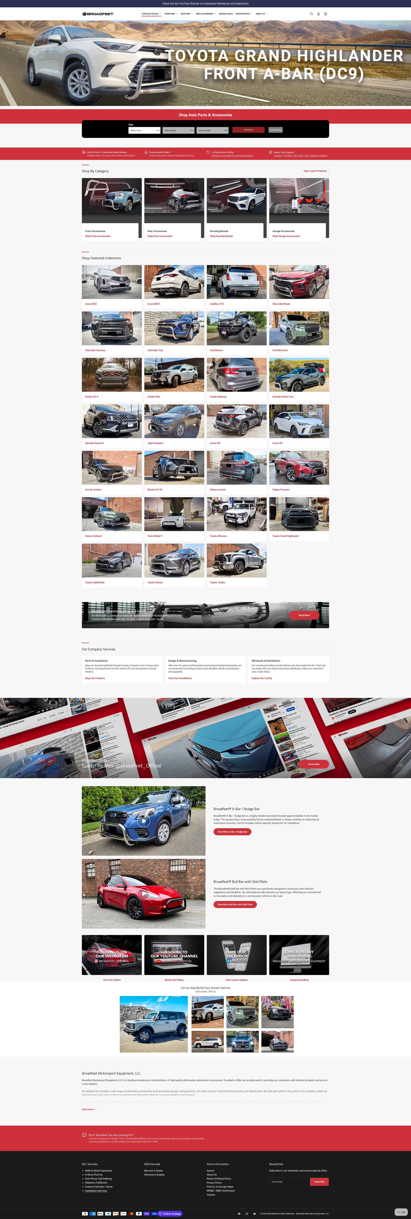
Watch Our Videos (174, 980)
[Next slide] (328, 63)
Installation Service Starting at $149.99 (119, 611)
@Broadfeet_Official (94, 760)
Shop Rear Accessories (160, 236)
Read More (304, 615)
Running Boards (219, 231)
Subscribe (319, 1181)
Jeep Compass (155, 443)
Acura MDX (154, 303)
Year (130, 124)
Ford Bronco (216, 350)
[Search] (311, 13)
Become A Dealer (153, 1170)
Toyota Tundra (217, 582)
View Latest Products (315, 171)
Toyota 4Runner (218, 536)
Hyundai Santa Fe (94, 443)
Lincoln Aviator (93, 489)
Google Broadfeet (299, 980)
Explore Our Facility (262, 678)
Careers (211, 1194)
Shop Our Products (95, 678)
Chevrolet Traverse (95, 350)
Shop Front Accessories (97, 236)
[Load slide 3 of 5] (205, 101)
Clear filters (275, 130)
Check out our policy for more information (232, 155)
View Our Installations (180, 678)
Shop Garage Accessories (286, 236)
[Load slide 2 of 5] (202, 101)
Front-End (170, 14)
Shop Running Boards (221, 236)
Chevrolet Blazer (281, 303)
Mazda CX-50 (155, 489)
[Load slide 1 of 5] (200, 101)
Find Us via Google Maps (220, 1186)
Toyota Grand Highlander (285, 536)
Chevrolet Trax (155, 350)
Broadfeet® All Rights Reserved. (281, 1214)
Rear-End (185, 14)
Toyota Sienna (155, 582)
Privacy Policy (214, 1182)
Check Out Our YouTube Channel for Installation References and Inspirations (205, 3)
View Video (314, 764)
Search (210, 1170)
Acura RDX (91, 303)
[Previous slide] (83, 63)
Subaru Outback (93, 536)
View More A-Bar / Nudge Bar (232, 831)
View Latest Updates (237, 980)
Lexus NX (215, 443)
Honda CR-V (91, 396)
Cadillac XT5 (217, 303)
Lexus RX (277, 443)
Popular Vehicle (150, 14)
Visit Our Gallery (112, 980)
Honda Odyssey (218, 396)
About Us (260, 14)
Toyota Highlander (95, 582)
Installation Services (96, 1190)
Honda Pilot (154, 396)
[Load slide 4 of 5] (208, 101)
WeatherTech (243, 14)
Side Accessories (204, 14)
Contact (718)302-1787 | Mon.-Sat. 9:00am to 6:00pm (300, 155)
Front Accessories (95, 231)
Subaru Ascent (218, 489)
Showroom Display (154, 1174)
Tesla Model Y (155, 536)
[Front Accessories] (112, 208)
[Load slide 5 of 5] (211, 101)
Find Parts (248, 130)
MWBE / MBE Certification (221, 1190)
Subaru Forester (280, 489)
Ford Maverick (280, 350)
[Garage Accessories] (299, 208)
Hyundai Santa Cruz (282, 396)
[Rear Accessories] (174, 208)
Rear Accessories (157, 231)
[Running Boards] (237, 208)
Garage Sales (226, 14)
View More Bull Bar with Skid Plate (235, 904)
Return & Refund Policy (219, 1178)
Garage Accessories (283, 231)
